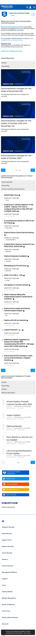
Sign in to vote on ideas (3, 400)
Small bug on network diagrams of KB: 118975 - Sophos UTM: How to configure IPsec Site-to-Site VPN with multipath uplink (18, 207)
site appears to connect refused (16, 285)
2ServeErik (9, 228)
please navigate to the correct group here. (17, 39)
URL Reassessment (12, 490)
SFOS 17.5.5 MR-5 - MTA (13, 275)
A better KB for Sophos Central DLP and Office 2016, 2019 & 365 (19, 245)
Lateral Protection (11, 330)
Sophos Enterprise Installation (15, 256)
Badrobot (8, 251)
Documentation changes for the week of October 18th (16, 156)
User (30, 7)
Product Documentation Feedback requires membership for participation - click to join (18, 632)
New (33, 14)
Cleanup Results (14, 426)
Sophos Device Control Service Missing (19, 232)
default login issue (11, 195)
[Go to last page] (20, 170)
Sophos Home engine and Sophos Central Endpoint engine (17, 309)
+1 (21, 330)
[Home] (9, 7)
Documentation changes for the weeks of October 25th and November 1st (16, 123)
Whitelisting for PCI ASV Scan (15, 266)
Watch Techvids (11, 495)
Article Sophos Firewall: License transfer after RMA (19, 402)
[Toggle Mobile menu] (33, 7)
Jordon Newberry (11, 240)
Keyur (7, 200)
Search (27, 7)
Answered (2, 275)
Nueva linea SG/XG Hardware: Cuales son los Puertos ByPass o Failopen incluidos (18, 358)
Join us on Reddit (11, 484)
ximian (8, 280)
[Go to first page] (16, 170)
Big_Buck (8, 261)
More (12, 15)
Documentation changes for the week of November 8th (16, 89)
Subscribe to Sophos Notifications (13, 472)
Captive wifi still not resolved (15, 320)
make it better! (13, 415)
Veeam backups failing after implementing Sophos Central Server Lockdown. (18, 296)
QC (6, 316)
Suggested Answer (2, 204)
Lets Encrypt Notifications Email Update (19, 452)
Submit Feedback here (11, 51)
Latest (11, 198)
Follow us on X (10, 479)
